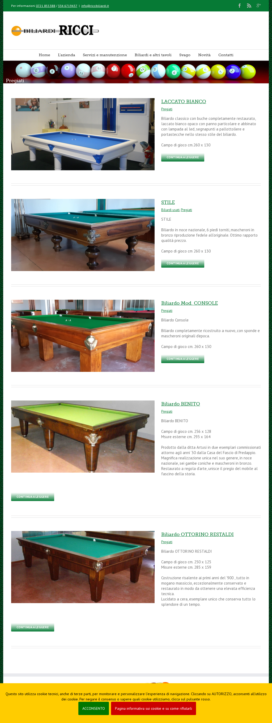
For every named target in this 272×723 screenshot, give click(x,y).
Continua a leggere (183, 157)
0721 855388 (45, 6)
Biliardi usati (170, 210)
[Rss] (249, 5)
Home (44, 55)
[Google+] (259, 5)
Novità (204, 55)
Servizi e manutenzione (105, 55)
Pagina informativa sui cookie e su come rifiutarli (153, 708)
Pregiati (166, 109)
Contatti (225, 55)
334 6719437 (67, 6)
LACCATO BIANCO (183, 101)
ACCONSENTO (93, 708)
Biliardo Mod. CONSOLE (189, 303)
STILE (168, 202)
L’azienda (66, 55)
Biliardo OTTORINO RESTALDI (197, 534)
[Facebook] (239, 5)
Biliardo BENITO (180, 404)
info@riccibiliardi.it (95, 6)
